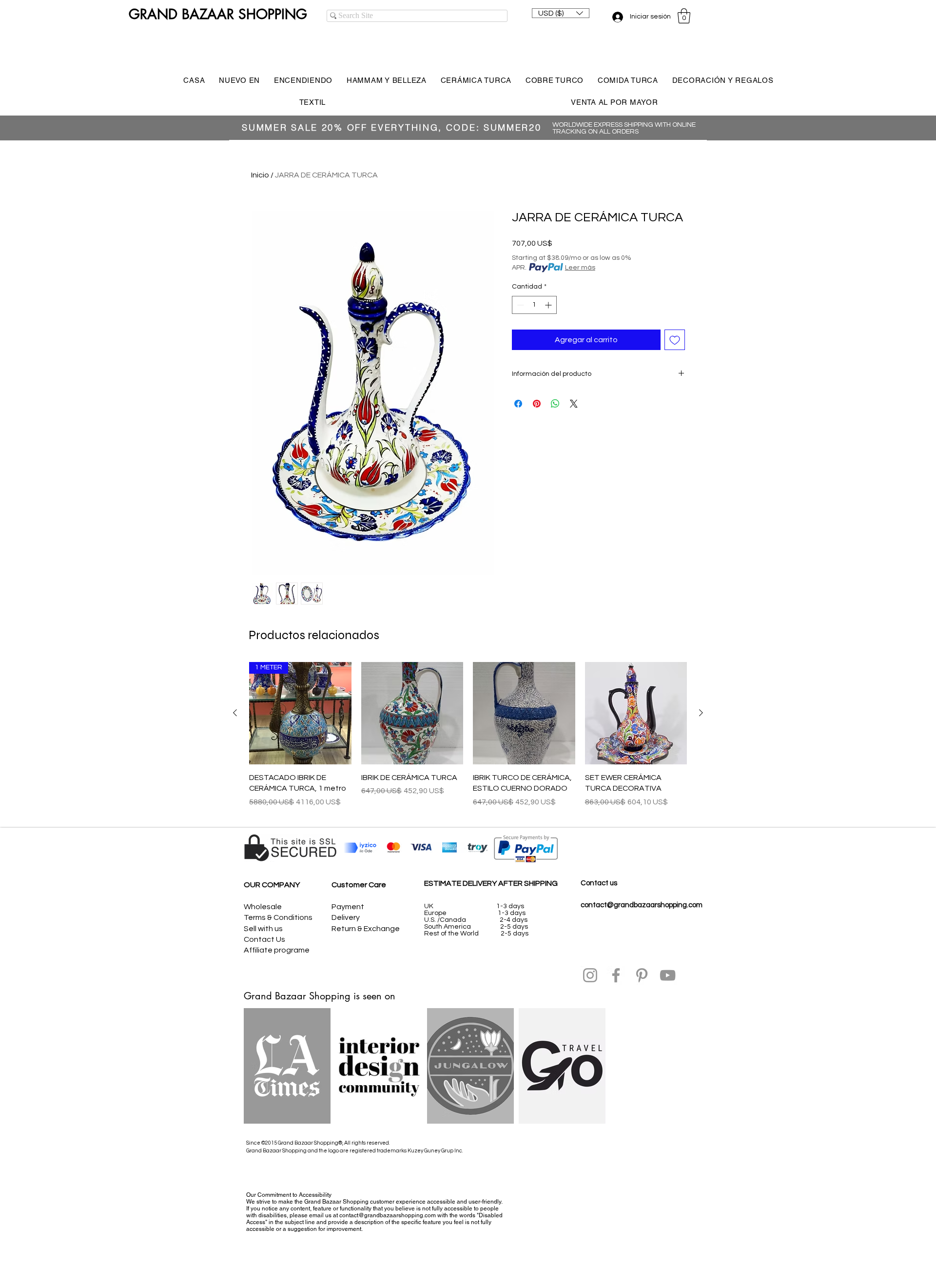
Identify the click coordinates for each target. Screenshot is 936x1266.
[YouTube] (667, 975)
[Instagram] (590, 975)
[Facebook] (615, 975)
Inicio (260, 175)
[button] (560, 13)
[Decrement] (519, 304)
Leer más (580, 267)
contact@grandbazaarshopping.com (641, 905)
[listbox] (560, 13)
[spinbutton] (534, 304)
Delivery (346, 917)
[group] (468, 740)
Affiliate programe (277, 950)
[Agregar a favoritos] (674, 340)
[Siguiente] (701, 713)
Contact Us (264, 939)
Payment (348, 907)
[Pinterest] (641, 975)
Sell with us (263, 929)
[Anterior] (235, 713)
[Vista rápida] (412, 713)
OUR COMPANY (272, 885)
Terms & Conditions (278, 917)
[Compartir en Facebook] (518, 403)
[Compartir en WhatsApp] (555, 403)
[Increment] (549, 304)
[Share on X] (574, 403)
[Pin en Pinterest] (537, 403)
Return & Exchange (366, 929)
